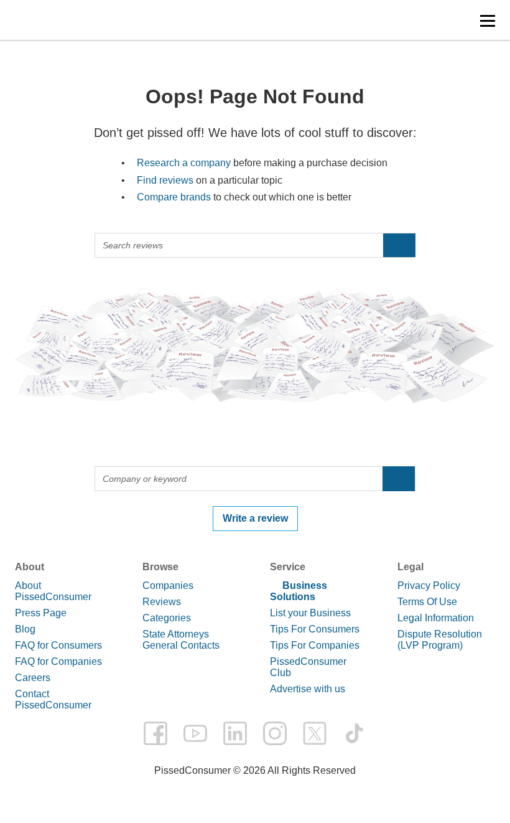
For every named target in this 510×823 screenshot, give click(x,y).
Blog (25, 629)
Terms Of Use (427, 601)
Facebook (155, 733)
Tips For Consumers (314, 629)
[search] (399, 245)
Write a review (255, 518)
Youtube (195, 733)
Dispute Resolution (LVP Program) (439, 640)
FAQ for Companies (58, 661)
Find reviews (165, 180)
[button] (487, 21)
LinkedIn (235, 733)
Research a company (184, 163)
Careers (32, 677)
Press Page (41, 613)
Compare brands (174, 197)
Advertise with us (307, 689)
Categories (166, 618)
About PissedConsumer (53, 591)
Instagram (274, 733)
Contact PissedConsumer (53, 699)
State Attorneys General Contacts (181, 640)
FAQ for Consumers (58, 645)
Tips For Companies (314, 645)
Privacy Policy (428, 585)
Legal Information (435, 618)
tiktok (354, 733)
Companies (167, 585)
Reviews (161, 601)
